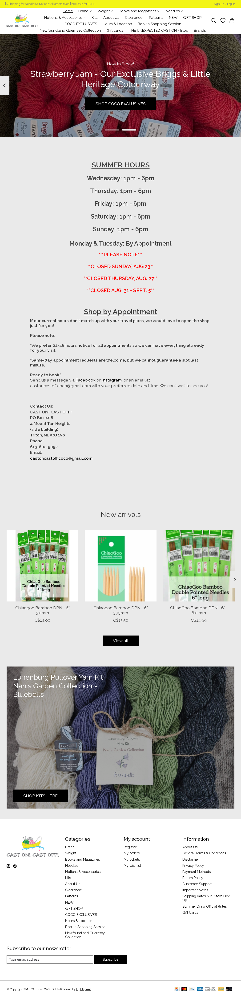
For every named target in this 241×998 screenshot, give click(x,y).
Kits (95, 17)
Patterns (156, 17)
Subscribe (110, 959)
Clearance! (134, 17)
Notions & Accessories (82, 872)
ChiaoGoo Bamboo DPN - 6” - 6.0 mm (198, 610)
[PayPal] (221, 989)
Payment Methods (196, 872)
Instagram (112, 380)
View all (120, 640)
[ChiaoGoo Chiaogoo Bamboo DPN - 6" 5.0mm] (42, 565)
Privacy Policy (193, 865)
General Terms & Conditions (204, 853)
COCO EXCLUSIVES (80, 24)
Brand (70, 847)
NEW (173, 17)
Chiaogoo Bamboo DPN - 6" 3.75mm (120, 610)
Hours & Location (117, 24)
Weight (70, 853)
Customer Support (197, 884)
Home (68, 11)
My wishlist (132, 865)
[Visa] (192, 989)
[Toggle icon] (213, 20)
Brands (200, 30)
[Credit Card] (177, 989)
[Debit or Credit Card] (229, 989)
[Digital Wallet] (210, 989)
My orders (132, 853)
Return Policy (192, 878)
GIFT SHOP (192, 17)
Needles (71, 865)
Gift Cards (190, 912)
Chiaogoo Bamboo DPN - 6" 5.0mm (42, 610)
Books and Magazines (82, 859)
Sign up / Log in (224, 4)
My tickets (132, 859)
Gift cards (115, 30)
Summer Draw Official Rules (204, 906)
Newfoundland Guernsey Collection (70, 30)
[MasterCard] (184, 989)
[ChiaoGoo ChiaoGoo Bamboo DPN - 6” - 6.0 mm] (199, 565)
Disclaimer (190, 859)
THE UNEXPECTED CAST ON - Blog (158, 30)
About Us (111, 17)
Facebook (86, 380)
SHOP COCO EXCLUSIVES (121, 103)
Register (130, 847)
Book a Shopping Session (159, 24)
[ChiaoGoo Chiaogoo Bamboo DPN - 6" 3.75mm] (121, 565)
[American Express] (200, 989)
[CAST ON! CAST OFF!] (22, 20)
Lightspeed (83, 989)
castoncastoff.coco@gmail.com (61, 458)
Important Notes (195, 890)
